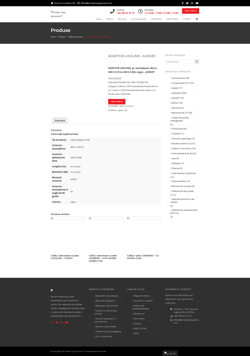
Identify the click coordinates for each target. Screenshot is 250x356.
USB (125, 110)
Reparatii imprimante (106, 305)
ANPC (136, 333)
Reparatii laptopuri (105, 300)
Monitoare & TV (180, 112)
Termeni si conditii (143, 300)
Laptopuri (177, 92)
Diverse (175, 168)
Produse (122, 19)
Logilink (120, 110)
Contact (187, 19)
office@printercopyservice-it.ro (96, 3)
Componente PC (180, 82)
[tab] (59, 120)
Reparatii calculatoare (106, 295)
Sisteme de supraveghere (108, 331)
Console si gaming (181, 138)
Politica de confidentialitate (140, 307)
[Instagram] (192, 3)
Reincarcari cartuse (181, 186)
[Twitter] (187, 3)
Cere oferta (172, 19)
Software (176, 163)
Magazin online (141, 295)
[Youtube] (197, 3)
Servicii (109, 19)
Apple (175, 87)
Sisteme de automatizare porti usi (183, 211)
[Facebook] (182, 3)
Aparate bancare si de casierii (182, 200)
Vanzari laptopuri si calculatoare (105, 320)
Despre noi (156, 19)
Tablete (176, 133)
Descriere (60, 120)
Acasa (99, 19)
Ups (174, 158)
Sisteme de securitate (183, 191)
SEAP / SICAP (139, 328)
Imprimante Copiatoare (184, 173)
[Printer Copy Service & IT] (60, 14)
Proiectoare (177, 128)
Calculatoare (178, 78)
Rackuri (175, 102)
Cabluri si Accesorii (75, 37)
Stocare (175, 107)
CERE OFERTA (191, 11)
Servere (175, 97)
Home (53, 37)
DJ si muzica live (138, 19)
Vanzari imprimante (105, 326)
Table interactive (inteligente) (179, 119)
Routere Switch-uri (181, 143)
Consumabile (178, 181)
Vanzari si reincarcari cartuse (105, 312)
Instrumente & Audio (182, 153)
